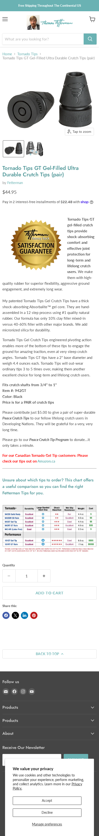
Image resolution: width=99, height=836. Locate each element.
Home (7, 54)
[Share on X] (15, 615)
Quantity (8, 565)
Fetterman (15, 182)
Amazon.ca (46, 461)
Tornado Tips (27, 54)
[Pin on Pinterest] (33, 615)
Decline (47, 812)
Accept (47, 800)
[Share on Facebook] (6, 615)
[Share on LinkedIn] (24, 615)
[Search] (90, 39)
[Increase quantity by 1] (44, 575)
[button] (13, 149)
